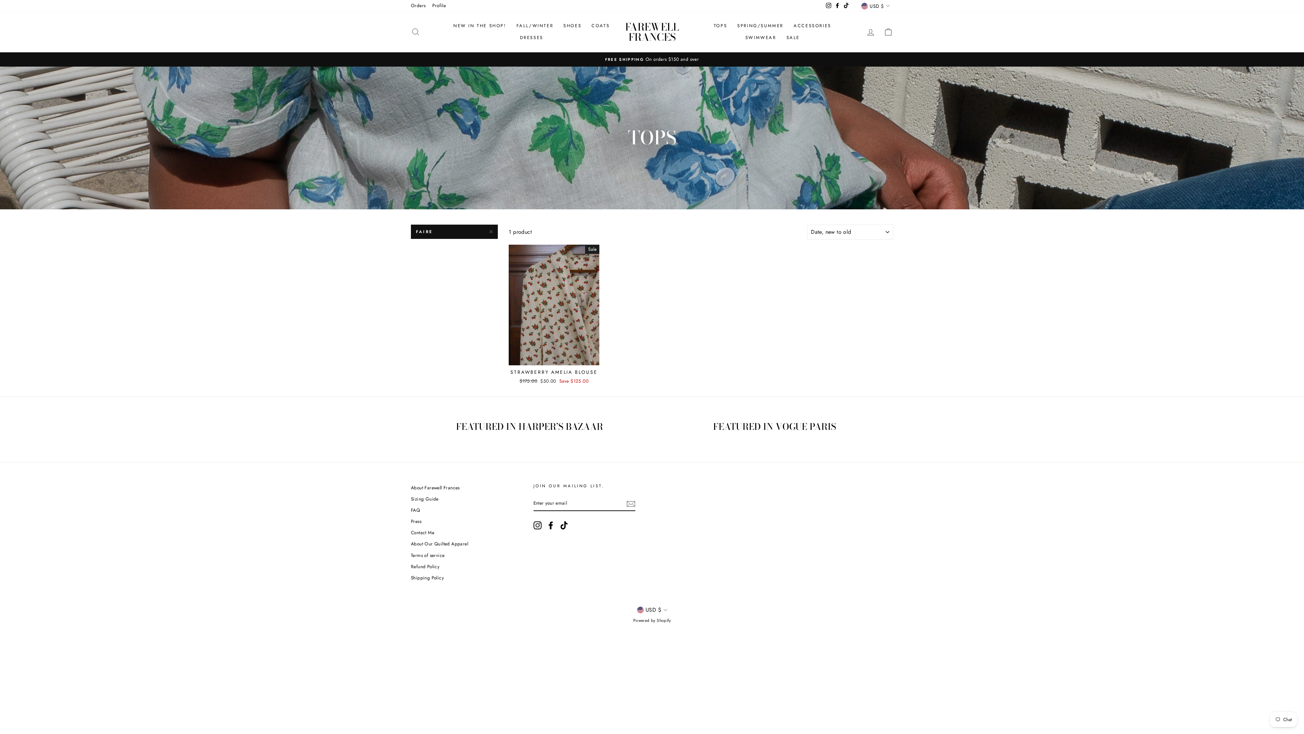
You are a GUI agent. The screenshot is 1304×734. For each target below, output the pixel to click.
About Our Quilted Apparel (439, 543)
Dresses (531, 37)
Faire (424, 232)
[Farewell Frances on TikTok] (564, 525)
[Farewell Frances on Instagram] (537, 525)
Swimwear (760, 37)
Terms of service (428, 555)
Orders (418, 5)
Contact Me (422, 532)
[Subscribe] (631, 503)
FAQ (415, 510)
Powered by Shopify (652, 620)
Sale (793, 37)
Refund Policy (425, 566)
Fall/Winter (535, 25)
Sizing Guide (425, 498)
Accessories (812, 25)
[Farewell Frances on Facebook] (551, 525)
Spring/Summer (760, 25)
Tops (720, 25)
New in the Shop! (479, 25)
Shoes (572, 25)
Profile (439, 5)
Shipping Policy (427, 577)
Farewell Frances (652, 32)
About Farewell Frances (435, 487)
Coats (601, 25)
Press (416, 521)
